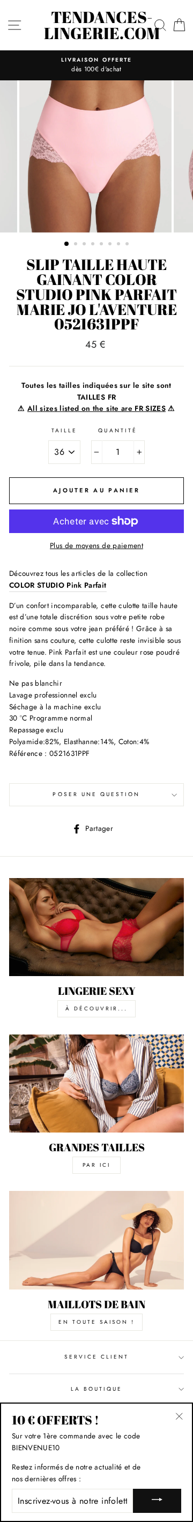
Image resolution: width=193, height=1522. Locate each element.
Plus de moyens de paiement (96, 545)
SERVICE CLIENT (96, 1357)
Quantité (117, 430)
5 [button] (102, 245)
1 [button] (67, 244)
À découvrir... (96, 1008)
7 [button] (119, 245)
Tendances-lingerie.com (102, 25)
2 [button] (76, 245)
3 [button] (85, 245)
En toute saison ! (96, 1322)
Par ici (96, 1165)
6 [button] (111, 245)
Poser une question (96, 794)
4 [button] (93, 245)
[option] (96, 65)
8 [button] (128, 245)
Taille (64, 430)
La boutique (97, 1389)
